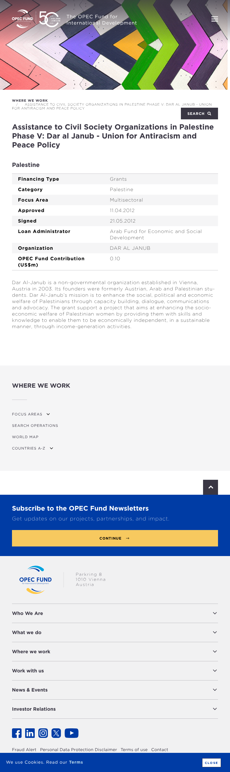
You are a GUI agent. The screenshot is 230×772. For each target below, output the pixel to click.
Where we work (30, 100)
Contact (159, 749)
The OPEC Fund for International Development (101, 20)
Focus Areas (27, 414)
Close (211, 763)
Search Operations (35, 425)
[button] (132, 613)
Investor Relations (34, 709)
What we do (26, 632)
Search (196, 113)
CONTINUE (110, 538)
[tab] (115, 613)
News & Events (30, 690)
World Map (25, 437)
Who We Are (27, 613)
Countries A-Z (29, 448)
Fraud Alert (24, 749)
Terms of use (134, 749)
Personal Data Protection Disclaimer (78, 749)
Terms (76, 762)
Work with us (28, 671)
